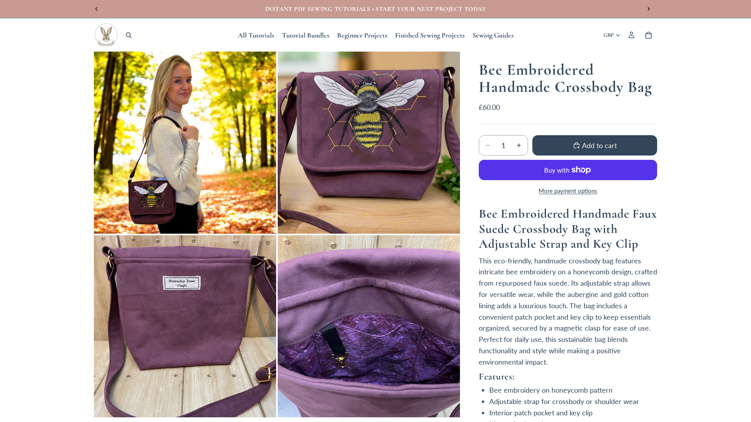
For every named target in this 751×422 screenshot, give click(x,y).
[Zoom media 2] (369, 143)
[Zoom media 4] (369, 326)
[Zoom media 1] (185, 143)
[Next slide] (648, 9)
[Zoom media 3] (185, 326)
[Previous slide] (96, 9)
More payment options (568, 190)
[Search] (128, 35)
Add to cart (599, 145)
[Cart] (648, 35)
